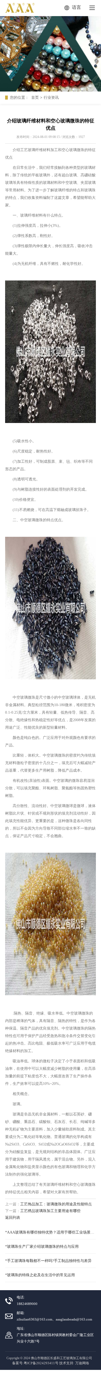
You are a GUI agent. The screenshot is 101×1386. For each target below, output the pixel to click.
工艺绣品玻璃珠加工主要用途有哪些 (50, 1211)
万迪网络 (82, 1363)
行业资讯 (51, 98)
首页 (35, 98)
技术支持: (66, 1363)
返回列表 (12, 1218)
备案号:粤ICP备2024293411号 (35, 1363)
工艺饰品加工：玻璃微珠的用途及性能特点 (56, 1204)
